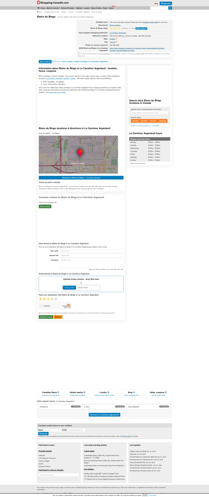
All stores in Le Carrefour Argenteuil (103, 415)
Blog (156, 3)
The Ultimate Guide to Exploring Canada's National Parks (104, 476)
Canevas (138, 454)
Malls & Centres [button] (53, 8)
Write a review (140, 29)
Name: (40, 430)
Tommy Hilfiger (44, 461)
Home (43, 8)
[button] (38, 8)
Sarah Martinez (105, 54)
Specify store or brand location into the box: (146, 109)
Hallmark (42, 455)
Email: (64, 430)
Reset (59, 317)
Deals (111, 8)
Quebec (72, 78)
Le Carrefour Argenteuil (118, 33)
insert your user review (57, 92)
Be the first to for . (80, 61)
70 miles (153, 121)
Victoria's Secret (44, 466)
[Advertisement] (55, 35)
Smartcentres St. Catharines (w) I (146, 459)
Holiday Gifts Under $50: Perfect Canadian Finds (101, 473)
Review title (54, 255)
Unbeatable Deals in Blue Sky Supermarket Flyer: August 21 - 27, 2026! (101, 456)
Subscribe (167, 3)
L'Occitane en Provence (47, 458)
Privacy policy (127, 436)
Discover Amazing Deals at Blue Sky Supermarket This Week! (104, 461)
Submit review (47, 317)
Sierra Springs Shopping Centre (146, 465)
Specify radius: (136, 117)
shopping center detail (150, 22)
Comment (54, 260)
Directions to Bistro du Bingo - (81, 178)
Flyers (105, 8)
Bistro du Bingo (115, 25)
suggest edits (139, 54)
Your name (54, 251)
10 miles (135, 121)
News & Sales (96, 8)
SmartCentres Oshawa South (145, 470)
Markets (79, 8)
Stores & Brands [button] (67, 8)
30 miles (144, 121)
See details (152, 495)
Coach (41, 463)
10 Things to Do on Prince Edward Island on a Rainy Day (104, 479)
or (81, 281)
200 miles (162, 121)
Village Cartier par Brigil (143, 451)
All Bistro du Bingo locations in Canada (144, 126)
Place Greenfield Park (142, 462)
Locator (87, 8)
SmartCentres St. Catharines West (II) (148, 457)
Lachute (66, 78)
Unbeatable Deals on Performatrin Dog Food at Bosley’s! (104, 465)
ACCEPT (145, 495)
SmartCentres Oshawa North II (145, 468)
